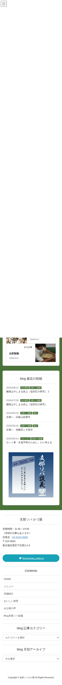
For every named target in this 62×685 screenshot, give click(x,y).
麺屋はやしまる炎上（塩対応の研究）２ (28, 391)
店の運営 (24, 388)
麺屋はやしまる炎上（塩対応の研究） (26, 404)
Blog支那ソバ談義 (13, 615)
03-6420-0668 (20, 537)
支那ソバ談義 (35, 388)
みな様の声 (10, 608)
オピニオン (25, 439)
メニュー (8, 586)
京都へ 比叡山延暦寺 (18, 417)
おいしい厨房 (11, 601)
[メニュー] (45, 351)
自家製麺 (14, 353)
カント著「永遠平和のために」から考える (29, 442)
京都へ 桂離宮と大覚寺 (19, 429)
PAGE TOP (57, 661)
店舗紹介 (8, 593)
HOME (7, 579)
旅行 (35, 413)
